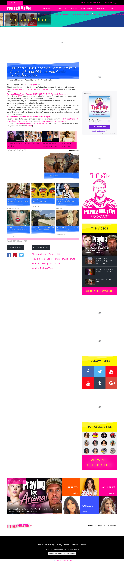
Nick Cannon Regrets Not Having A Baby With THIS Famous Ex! (15, 145)
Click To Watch (99, 290)
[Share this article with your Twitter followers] (21, 255)
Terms (66, 545)
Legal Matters (53, 258)
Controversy (86, 8)
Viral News (100, 8)
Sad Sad (36, 263)
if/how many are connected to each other (31, 123)
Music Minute (68, 258)
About (40, 545)
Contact (83, 545)
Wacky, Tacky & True (42, 268)
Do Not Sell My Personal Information (62, 553)
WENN (29, 126)
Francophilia (55, 254)
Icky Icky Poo (38, 258)
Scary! (45, 263)
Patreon (47, 8)
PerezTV (58, 8)
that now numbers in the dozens (52, 121)
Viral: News (55, 263)
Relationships (71, 8)
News (90, 526)
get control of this (30, 85)
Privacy (59, 545)
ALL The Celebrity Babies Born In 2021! (32, 144)
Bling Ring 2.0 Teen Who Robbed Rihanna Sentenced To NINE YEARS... (50, 145)
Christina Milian (39, 254)
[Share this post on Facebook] (9, 255)
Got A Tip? (14, 3)
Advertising (49, 545)
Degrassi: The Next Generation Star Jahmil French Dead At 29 (67, 145)
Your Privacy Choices (64, 560)
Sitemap (74, 545)
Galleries (112, 526)
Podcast (112, 8)
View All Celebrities (99, 462)
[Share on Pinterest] (15, 255)
